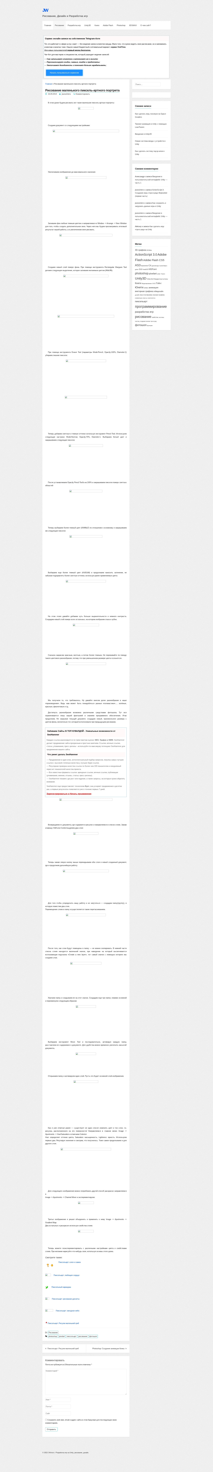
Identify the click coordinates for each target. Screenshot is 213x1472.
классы (145, 298)
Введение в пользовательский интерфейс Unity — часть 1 (151, 179)
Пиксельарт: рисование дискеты (66, 1299)
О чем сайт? (145, 25)
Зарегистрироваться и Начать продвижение (69, 794)
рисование (82, 1336)
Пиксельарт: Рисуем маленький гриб (63, 1323)
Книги (97, 25)
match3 (146, 269)
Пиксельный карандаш (61, 1287)
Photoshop (121, 25)
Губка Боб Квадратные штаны (157, 279)
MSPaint (153, 269)
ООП (153, 283)
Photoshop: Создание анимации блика (108, 1348)
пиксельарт (71, 1336)
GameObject (163, 265)
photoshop (53, 1336)
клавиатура (138, 298)
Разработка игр (74, 25)
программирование (151, 306)
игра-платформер (146, 295)
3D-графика (140, 250)
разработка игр (144, 311)
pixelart (62, 1336)
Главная (47, 25)
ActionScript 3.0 (146, 254)
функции (149, 325)
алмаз (146, 288)
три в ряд (153, 321)
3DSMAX (133, 25)
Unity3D (87, 25)
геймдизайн (158, 291)
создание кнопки (145, 321)
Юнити (139, 287)
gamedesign (155, 265)
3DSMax (149, 250)
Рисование (59, 25)
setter (158, 274)
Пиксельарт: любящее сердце (66, 1275)
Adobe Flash (108, 25)
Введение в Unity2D (143, 134)
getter (136, 269)
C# (150, 265)
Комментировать (83, 94)
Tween (163, 274)
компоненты (151, 298)
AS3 (138, 265)
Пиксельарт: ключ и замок (69, 1262)
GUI (140, 269)
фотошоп (93, 1336)
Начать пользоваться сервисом (64, 73)
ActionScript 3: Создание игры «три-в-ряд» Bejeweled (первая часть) (151, 193)
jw (45, 10)
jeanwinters (66, 94)
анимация (153, 287)
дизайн (137, 295)
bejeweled (144, 266)
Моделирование (147, 283)
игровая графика (159, 295)
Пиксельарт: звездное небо (67, 1311)
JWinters (51, 1453)
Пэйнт (158, 283)
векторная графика (144, 291)
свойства (155, 317)
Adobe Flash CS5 (153, 260)
